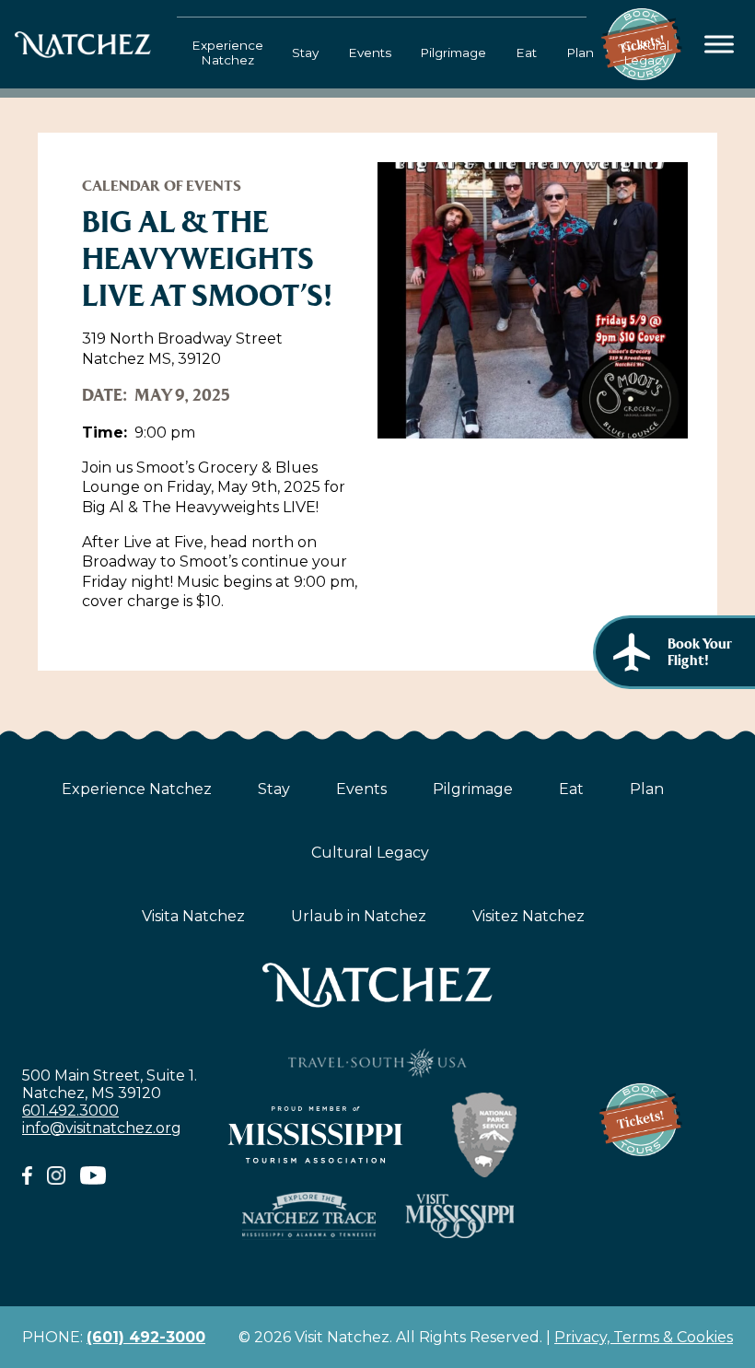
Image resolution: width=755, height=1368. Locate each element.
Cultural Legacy (645, 52)
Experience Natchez (227, 52)
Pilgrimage (453, 52)
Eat (526, 52)
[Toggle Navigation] (719, 44)
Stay (305, 52)
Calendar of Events (161, 185)
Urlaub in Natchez (358, 916)
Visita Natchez (193, 916)
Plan (580, 52)
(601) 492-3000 (146, 1337)
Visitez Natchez (528, 916)
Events (369, 52)
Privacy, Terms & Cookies (643, 1337)
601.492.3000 (70, 1110)
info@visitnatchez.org (101, 1128)
